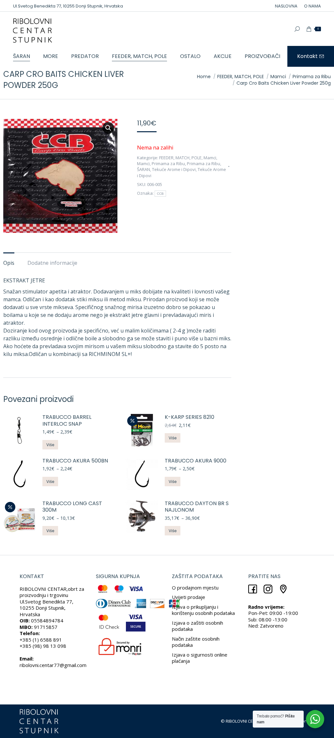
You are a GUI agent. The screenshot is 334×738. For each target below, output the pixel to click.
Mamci (210, 158)
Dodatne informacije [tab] (52, 262)
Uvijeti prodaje (188, 597)
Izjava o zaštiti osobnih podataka (197, 625)
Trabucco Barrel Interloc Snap (66, 421)
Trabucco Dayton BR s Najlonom (197, 507)
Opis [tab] (8, 262)
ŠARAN (143, 169)
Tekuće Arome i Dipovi (174, 169)
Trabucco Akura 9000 (195, 461)
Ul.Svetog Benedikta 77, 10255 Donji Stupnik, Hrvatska (68, 6)
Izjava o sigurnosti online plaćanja (199, 657)
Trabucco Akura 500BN (75, 461)
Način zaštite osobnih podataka (196, 641)
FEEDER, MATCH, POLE (180, 158)
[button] (108, 128)
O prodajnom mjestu (195, 587)
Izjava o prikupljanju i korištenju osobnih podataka (203, 610)
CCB (160, 193)
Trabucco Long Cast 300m (72, 507)
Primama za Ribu (168, 163)
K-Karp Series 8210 (189, 417)
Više (50, 444)
